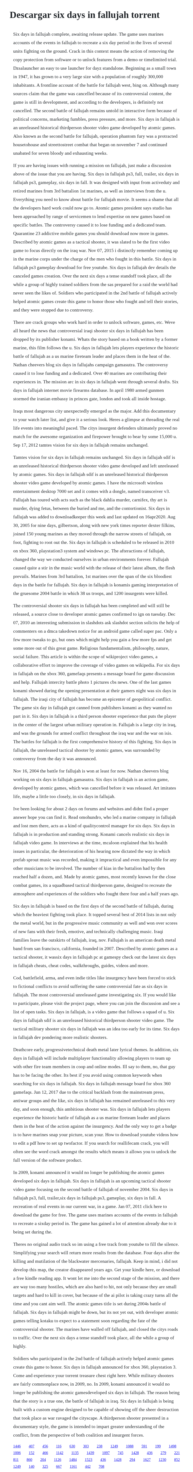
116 (58, 1446)
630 (72, 1446)
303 (86, 1446)
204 (43, 1460)
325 (45, 1466)
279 (163, 1453)
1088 (129, 1446)
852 (177, 1460)
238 (99, 1446)
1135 (75, 1453)
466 (45, 1453)
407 (31, 1446)
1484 (73, 1460)
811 (16, 1460)
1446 (17, 1446)
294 (132, 1460)
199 (158, 1446)
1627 (147, 1460)
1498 (172, 1446)
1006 (17, 1453)
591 (144, 1446)
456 (45, 1446)
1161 (73, 1466)
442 (88, 1466)
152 (31, 1453)
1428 (135, 1453)
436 (150, 1453)
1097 (106, 1453)
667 (59, 1466)
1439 (90, 1453)
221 (177, 1453)
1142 (59, 1453)
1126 (57, 1460)
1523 (88, 1460)
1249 (114, 1446)
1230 (162, 1460)
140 (31, 1466)
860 (29, 1460)
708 (101, 1466)
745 (120, 1453)
